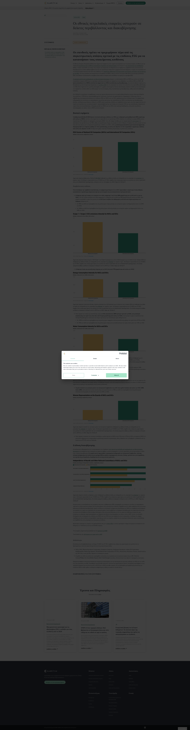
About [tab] (117, 358)
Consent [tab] (73, 358)
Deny (73, 375)
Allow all (116, 375)
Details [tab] (95, 358)
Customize (94, 375)
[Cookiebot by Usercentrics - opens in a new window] (120, 354)
